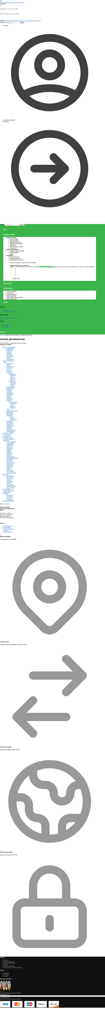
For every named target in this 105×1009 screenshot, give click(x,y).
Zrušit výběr (16, 278)
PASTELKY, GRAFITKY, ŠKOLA (10, 395)
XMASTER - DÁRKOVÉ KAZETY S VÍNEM (10, 466)
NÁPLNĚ (9, 355)
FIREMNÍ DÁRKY (9, 450)
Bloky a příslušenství (9, 347)
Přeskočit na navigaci (6, 2)
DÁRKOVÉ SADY (10, 364)
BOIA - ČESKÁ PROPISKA (13, 418)
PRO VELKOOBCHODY (12, 410)
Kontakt (5, 964)
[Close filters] (0, 535)
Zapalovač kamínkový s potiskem (19, 265)
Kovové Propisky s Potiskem (10, 371)
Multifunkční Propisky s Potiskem (10, 390)
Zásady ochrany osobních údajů (12, 967)
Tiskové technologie (9, 963)
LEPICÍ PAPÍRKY (9, 352)
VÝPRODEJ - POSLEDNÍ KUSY (8, 490)
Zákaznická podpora (9, 311)
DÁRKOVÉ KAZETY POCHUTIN (10, 446)
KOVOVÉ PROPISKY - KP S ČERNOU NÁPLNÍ (13, 377)
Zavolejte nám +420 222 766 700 (9, 318)
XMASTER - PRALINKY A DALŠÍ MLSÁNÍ (11, 471)
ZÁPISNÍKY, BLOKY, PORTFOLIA (10, 358)
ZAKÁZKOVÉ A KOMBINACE (11, 430)
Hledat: (2, 22)
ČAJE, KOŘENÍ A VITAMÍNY (11, 442)
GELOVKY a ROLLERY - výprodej (10, 479)
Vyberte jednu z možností (46, 266)
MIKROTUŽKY (11, 387)
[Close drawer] (0, 5)
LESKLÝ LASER (8, 433)
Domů (2, 335)
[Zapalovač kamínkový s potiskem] (53, 260)
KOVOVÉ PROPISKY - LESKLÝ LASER (13, 384)
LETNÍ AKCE (7, 434)
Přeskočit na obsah (18, 2)
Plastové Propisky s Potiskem (10, 399)
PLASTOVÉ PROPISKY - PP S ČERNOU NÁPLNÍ (13, 405)
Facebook (6, 324)
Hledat (22, 22)
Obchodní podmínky (9, 120)
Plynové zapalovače (16, 262)
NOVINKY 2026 (8, 437)
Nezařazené (6, 436)
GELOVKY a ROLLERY (10, 367)
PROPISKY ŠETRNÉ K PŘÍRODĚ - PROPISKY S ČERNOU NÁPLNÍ (11, 425)
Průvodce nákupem (9, 961)
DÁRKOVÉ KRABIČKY (10, 349)
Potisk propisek (7, 526)
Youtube (5, 326)
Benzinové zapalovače (10, 495)
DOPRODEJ (10, 476)
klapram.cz (3, 514)
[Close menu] (0, 1)
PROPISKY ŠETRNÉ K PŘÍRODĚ (10, 414)
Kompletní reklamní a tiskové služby (10, 999)
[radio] (56, 268)
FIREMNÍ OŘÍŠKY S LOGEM (10, 454)
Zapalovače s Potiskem (29, 262)
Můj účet (5, 25)
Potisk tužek (6, 527)
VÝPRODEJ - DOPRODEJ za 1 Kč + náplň (11, 486)
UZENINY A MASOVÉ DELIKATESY (11, 461)
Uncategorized (7, 532)
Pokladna (6, 121)
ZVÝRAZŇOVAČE (8, 501)
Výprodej (6, 474)
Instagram (6, 327)
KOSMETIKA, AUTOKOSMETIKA (12, 457)
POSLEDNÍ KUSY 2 (10, 482)
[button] (2, 219)
